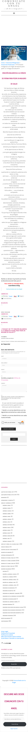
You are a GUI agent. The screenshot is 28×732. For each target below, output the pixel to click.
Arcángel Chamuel (7, 510)
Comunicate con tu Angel (14, 289)
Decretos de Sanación (6, 552)
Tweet (10, 296)
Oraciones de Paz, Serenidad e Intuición (12, 596)
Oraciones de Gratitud (8, 590)
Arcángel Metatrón (7, 524)
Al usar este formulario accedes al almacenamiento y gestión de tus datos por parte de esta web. (13, 405)
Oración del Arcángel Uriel (9, 582)
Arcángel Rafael (6, 530)
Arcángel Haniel (6, 516)
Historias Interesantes (6, 555)
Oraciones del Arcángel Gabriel (10, 601)
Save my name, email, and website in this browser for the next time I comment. (12, 398)
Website (2, 369)
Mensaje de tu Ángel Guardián (8, 560)
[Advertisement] (14, 30)
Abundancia (4, 497)
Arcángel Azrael (7, 505)
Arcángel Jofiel (6, 522)
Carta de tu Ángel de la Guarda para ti (10, 544)
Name (2, 356)
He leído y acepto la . (10, 379)
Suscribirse (15, 724)
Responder (6, 344)
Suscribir (14, 664)
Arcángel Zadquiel (7, 541)
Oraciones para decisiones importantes (12, 610)
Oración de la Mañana (8, 576)
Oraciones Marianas (7, 604)
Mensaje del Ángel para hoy (7, 566)
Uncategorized (4, 621)
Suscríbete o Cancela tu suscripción (12, 638)
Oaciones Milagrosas (12, 63)
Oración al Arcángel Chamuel (10, 574)
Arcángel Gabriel (7, 513)
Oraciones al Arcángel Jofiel (9, 585)
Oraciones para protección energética (12, 612)
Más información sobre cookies (11, 636)
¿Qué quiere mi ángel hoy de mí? (8, 494)
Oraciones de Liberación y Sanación (11, 593)
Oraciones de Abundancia (9, 587)
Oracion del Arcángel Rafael (9, 579)
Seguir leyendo (14, 728)
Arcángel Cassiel (7, 508)
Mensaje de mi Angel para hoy (8, 557)
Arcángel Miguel (7, 527)
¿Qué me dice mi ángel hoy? (7, 491)
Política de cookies (7, 635)
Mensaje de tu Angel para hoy (8, 563)
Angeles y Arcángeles (6, 503)
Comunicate (7, 312)
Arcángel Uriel (6, 538)
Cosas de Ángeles (5, 546)
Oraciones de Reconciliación (9, 599)
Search (14, 439)
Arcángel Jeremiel (7, 519)
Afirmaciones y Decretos (7, 500)
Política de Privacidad (8, 633)
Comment (3, 383)
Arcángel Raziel (6, 533)
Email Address (4, 362)
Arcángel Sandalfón (7, 535)
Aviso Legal (4, 631)
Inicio (3, 63)
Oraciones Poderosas (7, 64)
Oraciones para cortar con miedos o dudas (13, 607)
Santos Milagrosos (5, 618)
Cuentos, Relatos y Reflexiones (8, 549)
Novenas (5, 571)
